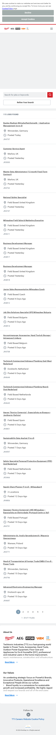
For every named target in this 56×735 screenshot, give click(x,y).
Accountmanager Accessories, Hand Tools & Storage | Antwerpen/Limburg (27, 336)
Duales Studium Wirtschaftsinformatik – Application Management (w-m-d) (26, 124)
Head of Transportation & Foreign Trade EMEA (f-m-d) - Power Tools (28, 562)
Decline (28, 13)
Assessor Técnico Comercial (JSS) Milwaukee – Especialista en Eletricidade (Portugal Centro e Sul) (26, 511)
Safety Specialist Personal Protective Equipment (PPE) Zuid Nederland (27, 462)
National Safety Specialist (15, 197)
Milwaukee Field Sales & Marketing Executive (23, 220)
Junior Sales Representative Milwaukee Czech (24, 289)
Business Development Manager (17, 243)
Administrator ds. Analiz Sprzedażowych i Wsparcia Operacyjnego (26, 536)
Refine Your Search (25, 102)
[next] (43, 612)
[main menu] (51, 29)
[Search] (50, 95)
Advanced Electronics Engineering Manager (22, 587)
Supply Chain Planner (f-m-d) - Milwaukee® (22, 487)
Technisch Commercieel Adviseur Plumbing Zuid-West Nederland (27, 362)
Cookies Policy (7, 9)
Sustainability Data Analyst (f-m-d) (18, 438)
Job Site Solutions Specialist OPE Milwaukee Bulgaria (27, 312)
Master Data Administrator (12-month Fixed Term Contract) (25, 173)
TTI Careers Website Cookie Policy (28, 719)
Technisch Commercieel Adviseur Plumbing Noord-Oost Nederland (26, 388)
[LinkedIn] (28, 714)
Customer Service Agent (14, 149)
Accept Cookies (28, 19)
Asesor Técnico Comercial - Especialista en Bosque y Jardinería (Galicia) (26, 413)
